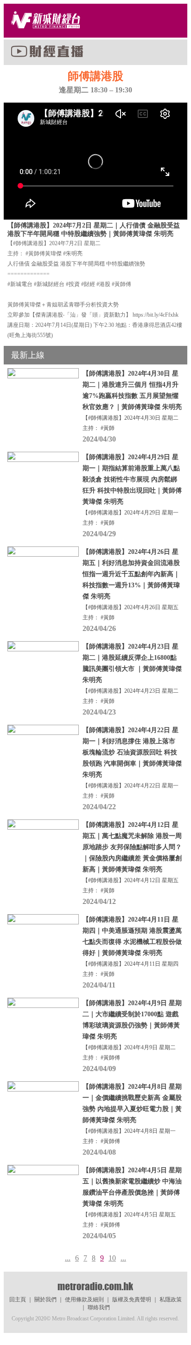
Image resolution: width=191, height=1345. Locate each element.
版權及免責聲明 (131, 1299)
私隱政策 (170, 1299)
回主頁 (17, 1299)
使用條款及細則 (84, 1299)
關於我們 (45, 1299)
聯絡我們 (99, 1307)
